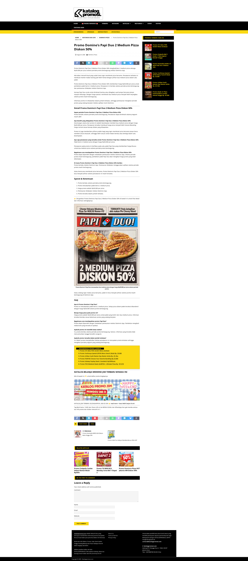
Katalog (126, 23)
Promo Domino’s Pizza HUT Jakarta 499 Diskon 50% (129, 469)
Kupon (158, 23)
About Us (111, 533)
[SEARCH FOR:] (164, 32)
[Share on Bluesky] (130, 63)
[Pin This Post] (95, 63)
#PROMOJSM (90, 32)
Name (76, 505)
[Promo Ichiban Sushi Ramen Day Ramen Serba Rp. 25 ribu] (148, 85)
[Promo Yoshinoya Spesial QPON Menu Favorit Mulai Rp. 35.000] (148, 75)
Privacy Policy (112, 537)
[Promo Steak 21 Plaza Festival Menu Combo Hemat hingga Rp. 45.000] (148, 94)
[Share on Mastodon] (119, 63)
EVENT (150, 23)
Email (76, 510)
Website (76, 516)
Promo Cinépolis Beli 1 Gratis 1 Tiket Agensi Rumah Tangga (160, 56)
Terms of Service (113, 535)
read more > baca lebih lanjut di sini (123, 403)
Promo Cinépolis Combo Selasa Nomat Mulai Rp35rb (83, 470)
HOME (76, 23)
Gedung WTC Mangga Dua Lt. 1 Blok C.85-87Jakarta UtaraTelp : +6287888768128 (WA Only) (154, 549)
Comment (77, 490)
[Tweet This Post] (83, 63)
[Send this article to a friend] (101, 63)
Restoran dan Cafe (89, 37)
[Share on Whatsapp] (113, 63)
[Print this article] (107, 63)
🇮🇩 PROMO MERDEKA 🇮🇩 (90, 23)
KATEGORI (115, 23)
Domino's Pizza (92, 55)
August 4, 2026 (81, 55)
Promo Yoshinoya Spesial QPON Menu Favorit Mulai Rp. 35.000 (161, 74)
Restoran (138, 23)
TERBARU (105, 23)
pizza (92, 424)
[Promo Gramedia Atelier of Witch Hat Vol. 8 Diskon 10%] (148, 66)
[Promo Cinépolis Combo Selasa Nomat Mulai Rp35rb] (84, 459)
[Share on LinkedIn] (89, 63)
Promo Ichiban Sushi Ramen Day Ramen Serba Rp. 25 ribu (161, 84)
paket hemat (83, 424)
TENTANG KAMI (79, 27)
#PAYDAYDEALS (116, 32)
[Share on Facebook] (77, 63)
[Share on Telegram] (124, 63)
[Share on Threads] (136, 63)
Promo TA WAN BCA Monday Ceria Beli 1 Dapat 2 (107, 470)
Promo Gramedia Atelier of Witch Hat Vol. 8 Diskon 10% (162, 65)
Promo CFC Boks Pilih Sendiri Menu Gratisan (160, 46)
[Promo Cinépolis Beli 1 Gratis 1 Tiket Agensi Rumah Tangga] (148, 56)
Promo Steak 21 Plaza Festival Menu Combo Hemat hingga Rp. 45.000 (161, 93)
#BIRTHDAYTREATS (103, 32)
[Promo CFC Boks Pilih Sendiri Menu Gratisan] (148, 47)
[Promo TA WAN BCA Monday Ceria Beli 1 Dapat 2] (107, 459)
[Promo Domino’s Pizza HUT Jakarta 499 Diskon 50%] (129, 459)
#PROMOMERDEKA (78, 32)
